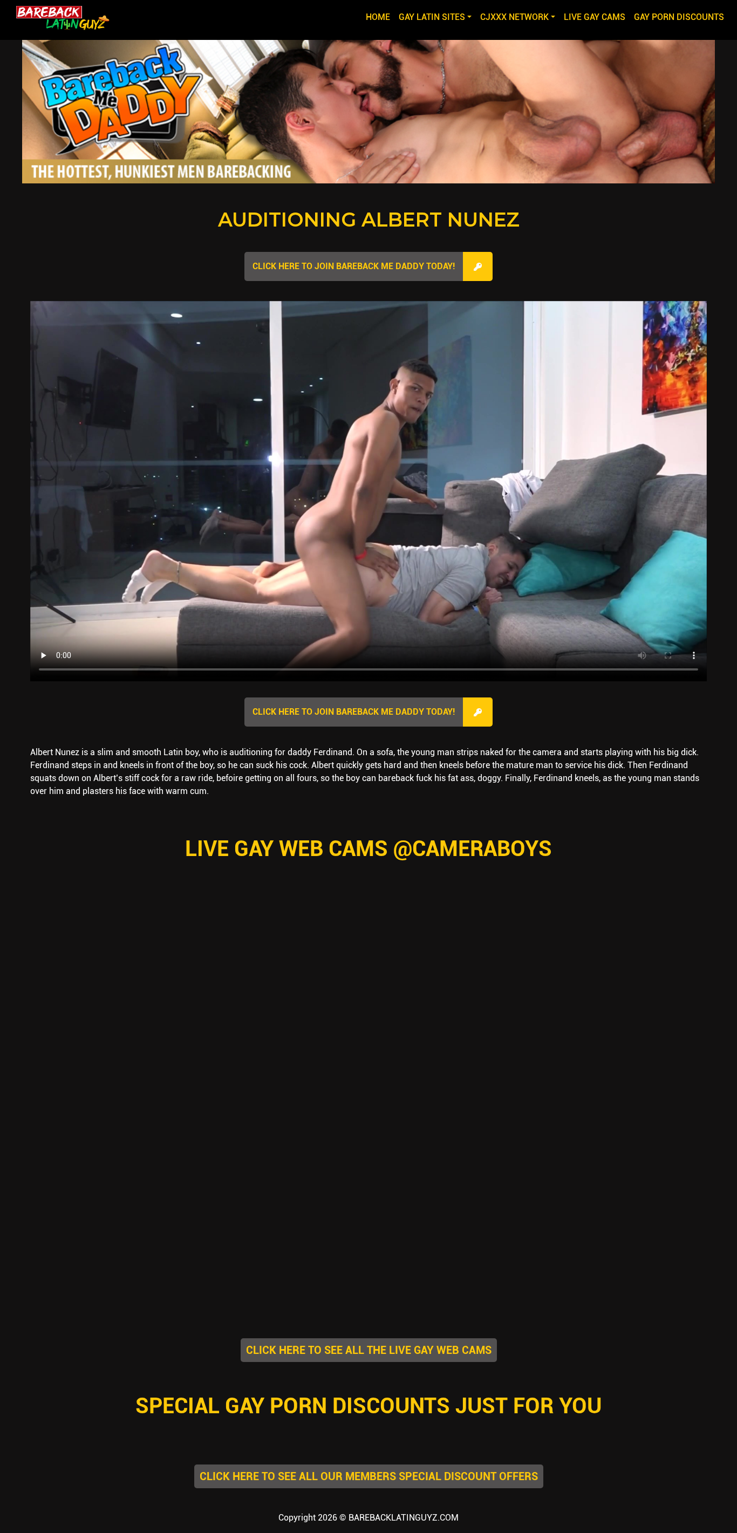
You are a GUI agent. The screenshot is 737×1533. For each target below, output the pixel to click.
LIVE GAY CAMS (594, 17)
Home (380, 16)
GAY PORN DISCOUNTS (679, 17)
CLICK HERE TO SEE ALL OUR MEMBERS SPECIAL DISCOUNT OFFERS (369, 1476)
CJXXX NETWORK (514, 17)
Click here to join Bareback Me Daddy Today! (354, 266)
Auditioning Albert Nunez (369, 219)
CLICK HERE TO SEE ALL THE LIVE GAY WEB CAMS (369, 1350)
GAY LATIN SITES (432, 17)
